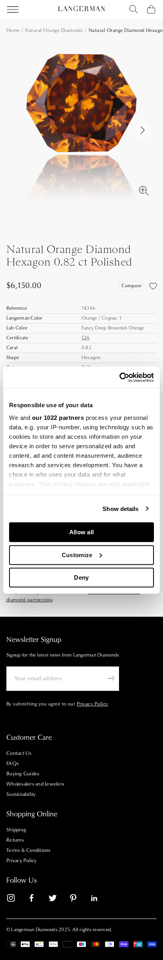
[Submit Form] (111, 678)
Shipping (16, 830)
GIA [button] (86, 338)
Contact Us (19, 753)
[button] (142, 130)
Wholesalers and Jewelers (35, 784)
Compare (131, 286)
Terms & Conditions (28, 850)
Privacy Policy (21, 860)
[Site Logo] (81, 9)
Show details (120, 508)
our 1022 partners (58, 417)
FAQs (12, 763)
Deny (81, 577)
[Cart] (151, 9)
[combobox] (133, 9)
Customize (77, 554)
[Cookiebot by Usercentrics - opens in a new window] (119, 377)
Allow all (81, 532)
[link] (15, 899)
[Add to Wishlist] (153, 286)
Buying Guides (22, 774)
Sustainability (21, 794)
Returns (15, 840)
